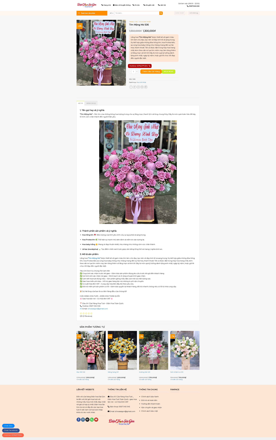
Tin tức (137, 5)
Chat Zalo (8, 426)
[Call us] (92, 420)
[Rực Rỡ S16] (91, 350)
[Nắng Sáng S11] (122, 350)
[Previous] (76, 358)
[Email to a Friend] (138, 87)
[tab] (81, 103)
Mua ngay (168, 71)
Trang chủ (133, 22)
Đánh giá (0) (91, 103)
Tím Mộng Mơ (94, 258)
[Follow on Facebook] (79, 420)
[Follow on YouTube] (96, 420)
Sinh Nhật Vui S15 (176, 372)
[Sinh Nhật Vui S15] (184, 350)
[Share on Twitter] (134, 87)
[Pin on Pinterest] (142, 87)
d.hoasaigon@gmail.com (98, 309)
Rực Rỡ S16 (81, 372)
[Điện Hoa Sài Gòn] (87, 5)
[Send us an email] (87, 420)
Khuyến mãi (150, 5)
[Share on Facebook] (131, 87)
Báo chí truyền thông (122, 5)
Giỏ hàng (85, 379)
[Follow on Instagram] (83, 420)
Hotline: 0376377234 (13, 435)
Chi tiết (79, 379)
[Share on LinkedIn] (145, 87)
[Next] (199, 358)
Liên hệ (163, 5)
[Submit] (161, 13)
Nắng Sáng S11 (113, 372)
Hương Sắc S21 (144, 372)
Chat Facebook (11, 430)
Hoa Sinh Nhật (145, 22)
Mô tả (80, 103)
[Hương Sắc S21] (153, 350)
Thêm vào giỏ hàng (151, 71)
